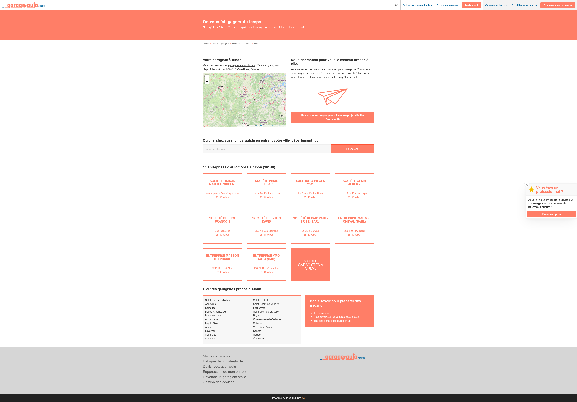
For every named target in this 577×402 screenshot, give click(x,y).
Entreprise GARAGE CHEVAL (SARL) (354, 219)
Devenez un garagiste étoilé (224, 376)
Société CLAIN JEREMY (354, 182)
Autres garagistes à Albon (310, 264)
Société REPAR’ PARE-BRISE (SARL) (310, 219)
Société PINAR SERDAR (266, 182)
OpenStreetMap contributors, (267, 126)
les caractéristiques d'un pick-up (332, 320)
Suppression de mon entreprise (227, 371)
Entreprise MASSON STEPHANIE (222, 257)
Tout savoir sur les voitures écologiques (336, 317)
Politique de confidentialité (223, 361)
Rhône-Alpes (237, 43)
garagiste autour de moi (241, 65)
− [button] (207, 81)
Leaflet (243, 126)
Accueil (206, 43)
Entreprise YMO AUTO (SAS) (266, 257)
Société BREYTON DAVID (266, 219)
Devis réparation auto (219, 366)
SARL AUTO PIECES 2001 (310, 182)
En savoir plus (551, 214)
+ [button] (207, 77)
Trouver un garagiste (220, 43)
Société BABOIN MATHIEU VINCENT (222, 182)
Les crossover (322, 313)
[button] (417, 5)
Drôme (248, 43)
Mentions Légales (216, 355)
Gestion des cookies (218, 381)
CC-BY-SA (281, 126)
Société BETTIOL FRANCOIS (222, 219)
